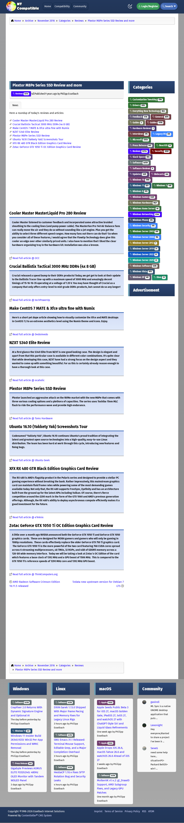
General (161, 116)
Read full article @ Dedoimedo (30, 334)
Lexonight (156, 725)
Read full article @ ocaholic (29, 380)
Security (161, 151)
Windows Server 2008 (145, 237)
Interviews (140, 134)
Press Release (141, 145)
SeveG (154, 748)
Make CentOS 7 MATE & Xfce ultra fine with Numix (41, 128)
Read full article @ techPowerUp (31, 300)
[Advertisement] (92, 52)
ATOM (151, 811)
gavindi (155, 702)
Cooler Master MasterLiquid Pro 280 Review (37, 120)
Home (47, 6)
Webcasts (161, 174)
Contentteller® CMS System (37, 815)
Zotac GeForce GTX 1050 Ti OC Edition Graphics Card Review (47, 147)
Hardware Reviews (142, 128)
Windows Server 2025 (144, 260)
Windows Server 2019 (144, 248)
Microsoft (140, 139)
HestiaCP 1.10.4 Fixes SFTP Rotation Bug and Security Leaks (70, 776)
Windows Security (143, 225)
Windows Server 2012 (144, 243)
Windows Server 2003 (145, 231)
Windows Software (144, 266)
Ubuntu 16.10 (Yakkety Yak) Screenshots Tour (38, 139)
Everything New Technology (148, 111)
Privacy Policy (132, 811)
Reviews (21, 93)
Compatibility (62, 6)
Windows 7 (163, 185)
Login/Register (149, 6)
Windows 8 (139, 191)
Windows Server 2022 (144, 254)
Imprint (98, 811)
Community (79, 6)
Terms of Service (114, 811)
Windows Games (143, 197)
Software (140, 162)
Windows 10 (140, 179)
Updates (139, 174)
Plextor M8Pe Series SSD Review (31, 135)
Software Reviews (142, 168)
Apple (106, 702)
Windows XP (140, 277)
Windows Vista (142, 271)
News (15, 105)
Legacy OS (162, 134)
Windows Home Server (145, 208)
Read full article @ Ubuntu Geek (31, 460)
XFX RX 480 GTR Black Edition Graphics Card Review (42, 143)
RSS (144, 811)
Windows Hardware (144, 202)
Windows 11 (140, 185)
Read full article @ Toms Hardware (33, 418)
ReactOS (165, 145)
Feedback (139, 116)
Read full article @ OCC (26, 258)
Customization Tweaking (147, 99)
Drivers (138, 105)
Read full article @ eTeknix (28, 517)
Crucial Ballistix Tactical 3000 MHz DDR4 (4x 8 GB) (41, 124)
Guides (137, 122)
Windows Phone (142, 220)
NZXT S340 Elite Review (26, 131)
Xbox (160, 277)
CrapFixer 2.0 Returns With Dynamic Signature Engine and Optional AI (27, 711)
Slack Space (141, 157)
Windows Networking (145, 214)
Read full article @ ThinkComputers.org (35, 574)
